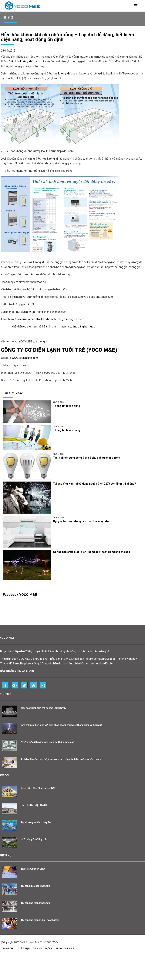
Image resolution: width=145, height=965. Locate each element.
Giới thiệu (24, 948)
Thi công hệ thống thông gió (35, 903)
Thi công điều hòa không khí (35, 886)
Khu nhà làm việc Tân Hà (34, 805)
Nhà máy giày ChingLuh (33, 839)
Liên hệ (69, 948)
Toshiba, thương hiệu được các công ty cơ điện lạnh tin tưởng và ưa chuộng (61, 759)
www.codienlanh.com (25, 357)
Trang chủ (7, 948)
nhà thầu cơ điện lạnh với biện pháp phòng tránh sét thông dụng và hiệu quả (61, 725)
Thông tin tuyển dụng (66, 405)
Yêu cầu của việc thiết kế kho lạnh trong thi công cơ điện (49, 319)
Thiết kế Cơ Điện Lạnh (33, 869)
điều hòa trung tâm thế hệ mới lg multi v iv (43, 708)
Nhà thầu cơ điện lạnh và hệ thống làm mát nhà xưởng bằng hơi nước (53, 326)
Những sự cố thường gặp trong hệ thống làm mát (47, 742)
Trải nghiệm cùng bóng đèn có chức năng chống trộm (86, 457)
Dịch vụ (37, 948)
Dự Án (48, 948)
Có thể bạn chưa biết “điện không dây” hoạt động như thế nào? (92, 551)
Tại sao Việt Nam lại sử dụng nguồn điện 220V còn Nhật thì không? (94, 483)
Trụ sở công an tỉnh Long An (36, 822)
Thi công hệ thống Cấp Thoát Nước (40, 920)
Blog (59, 948)
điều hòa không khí (20, 61)
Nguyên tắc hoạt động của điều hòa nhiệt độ (81, 521)
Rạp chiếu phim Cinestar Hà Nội (38, 788)
